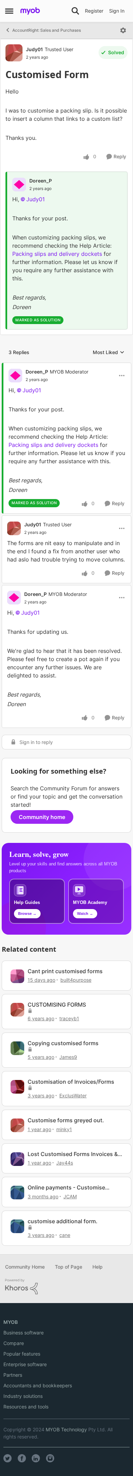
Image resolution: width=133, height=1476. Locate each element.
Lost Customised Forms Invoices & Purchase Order (73, 1154)
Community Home (25, 1267)
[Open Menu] (123, 30)
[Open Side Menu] (9, 11)
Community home (42, 817)
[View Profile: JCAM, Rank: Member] (17, 1192)
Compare (13, 1343)
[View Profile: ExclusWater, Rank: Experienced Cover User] (17, 1087)
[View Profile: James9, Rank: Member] (17, 1048)
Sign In (116, 11)
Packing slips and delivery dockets (57, 253)
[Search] (75, 11)
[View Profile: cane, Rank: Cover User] (17, 1226)
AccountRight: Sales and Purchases (46, 30)
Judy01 (34, 49)
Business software (23, 1332)
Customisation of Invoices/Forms (71, 1081)
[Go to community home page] (30, 11)
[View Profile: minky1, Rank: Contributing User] (17, 1125)
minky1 (64, 1129)
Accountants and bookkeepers (37, 1385)
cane (64, 1235)
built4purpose (75, 980)
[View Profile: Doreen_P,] (19, 184)
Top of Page (68, 1267)
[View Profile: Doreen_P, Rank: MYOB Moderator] (15, 375)
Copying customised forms (63, 1043)
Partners (12, 1375)
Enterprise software (25, 1364)
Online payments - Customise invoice (66, 1187)
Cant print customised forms (65, 971)
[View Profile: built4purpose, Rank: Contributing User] (17, 976)
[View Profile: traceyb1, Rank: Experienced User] (17, 1010)
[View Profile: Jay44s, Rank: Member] (17, 1159)
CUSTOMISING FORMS (57, 1004)
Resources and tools (25, 1406)
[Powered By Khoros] (66, 1287)
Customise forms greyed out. (66, 1120)
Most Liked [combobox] (108, 352)
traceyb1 (69, 1018)
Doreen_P (40, 181)
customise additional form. (63, 1221)
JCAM (70, 1196)
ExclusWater (73, 1095)
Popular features (21, 1354)
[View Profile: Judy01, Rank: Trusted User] (14, 52)
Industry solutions (23, 1396)
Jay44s (64, 1163)
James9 (68, 1057)
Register (94, 11)
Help (97, 1267)
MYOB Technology (66, 1429)
